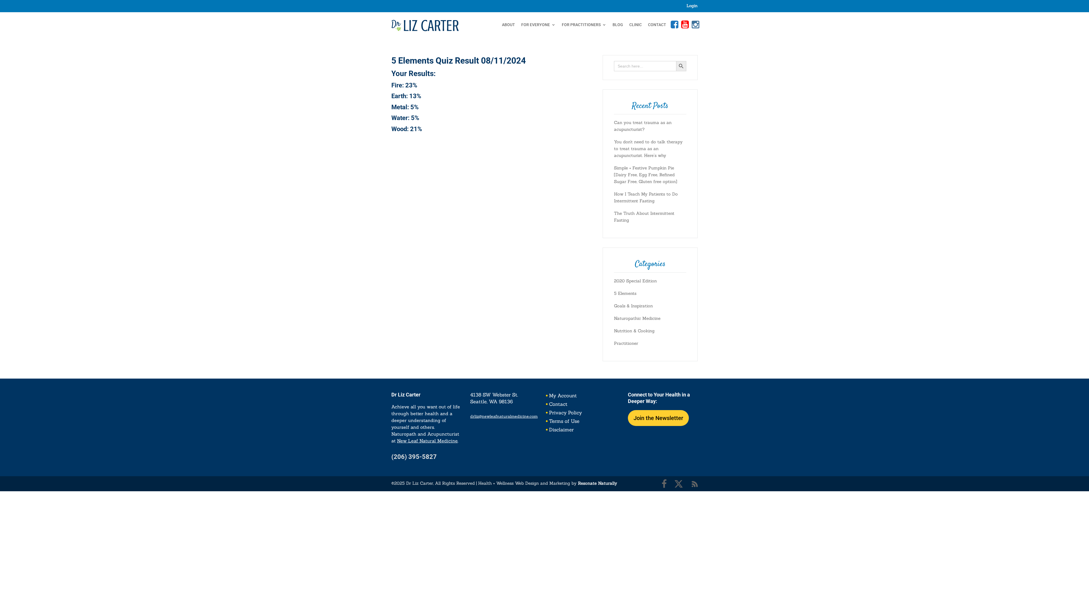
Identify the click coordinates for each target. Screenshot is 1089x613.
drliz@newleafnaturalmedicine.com (504, 416)
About (508, 25)
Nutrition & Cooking (634, 330)
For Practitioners (581, 25)
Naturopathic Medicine (637, 318)
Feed (694, 483)
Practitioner (626, 343)
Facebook (673, 24)
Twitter (678, 483)
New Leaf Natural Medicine (427, 441)
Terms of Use (564, 421)
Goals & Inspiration (633, 305)
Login (692, 6)
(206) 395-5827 (414, 456)
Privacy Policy (565, 413)
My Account (563, 396)
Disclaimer (561, 430)
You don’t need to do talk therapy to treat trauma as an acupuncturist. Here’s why (648, 148)
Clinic (635, 25)
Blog (618, 25)
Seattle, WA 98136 (491, 401)
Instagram (694, 24)
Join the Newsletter (658, 418)
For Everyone (535, 25)
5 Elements (625, 293)
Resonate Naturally (597, 483)
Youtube (684, 24)
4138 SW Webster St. (494, 395)
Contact (657, 25)
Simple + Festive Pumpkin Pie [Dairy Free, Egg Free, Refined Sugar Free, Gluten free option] (645, 174)
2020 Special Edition (635, 281)
